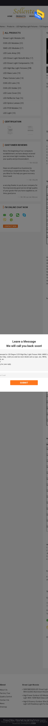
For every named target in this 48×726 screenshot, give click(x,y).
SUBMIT (24, 382)
